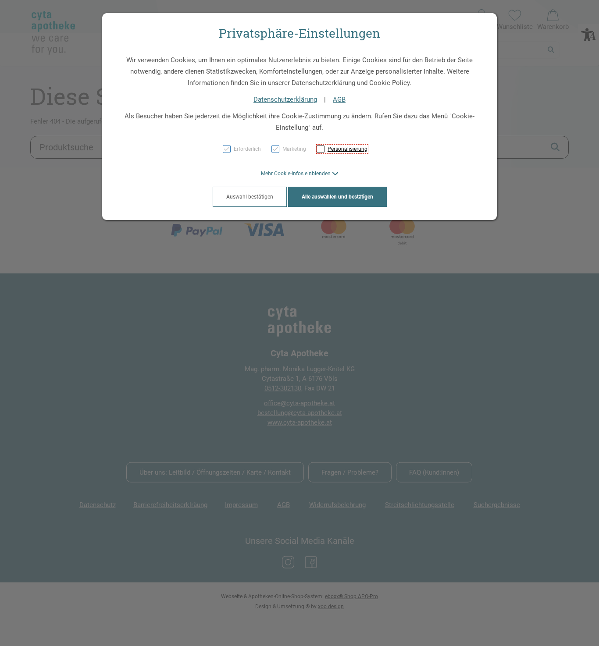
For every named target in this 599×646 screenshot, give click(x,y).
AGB (339, 99)
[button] (300, 173)
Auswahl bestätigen (249, 197)
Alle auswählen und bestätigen (337, 197)
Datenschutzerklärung (285, 99)
